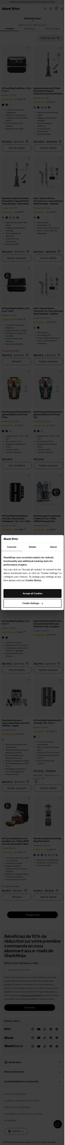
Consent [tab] (11, 547)
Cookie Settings (30, 603)
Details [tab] (32, 547)
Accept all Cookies (32, 593)
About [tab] (53, 547)
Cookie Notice (33, 580)
